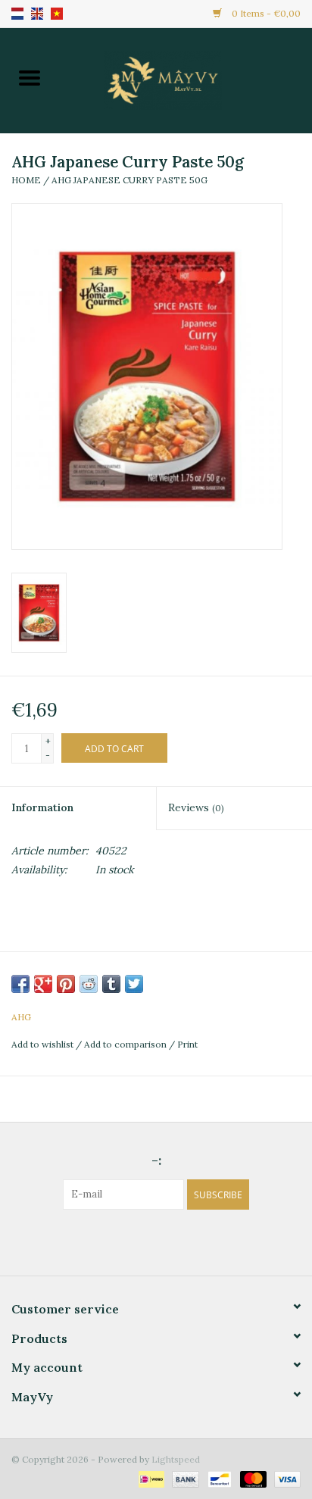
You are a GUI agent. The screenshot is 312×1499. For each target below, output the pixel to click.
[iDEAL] (150, 1478)
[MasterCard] (252, 1478)
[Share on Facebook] (20, 984)
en (37, 14)
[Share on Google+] (43, 984)
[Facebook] (142, 1241)
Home (26, 180)
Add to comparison (126, 1044)
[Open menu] (29, 77)
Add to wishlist (43, 1044)
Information (42, 807)
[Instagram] (170, 1241)
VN (57, 14)
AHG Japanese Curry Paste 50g (129, 180)
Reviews (195, 807)
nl (17, 14)
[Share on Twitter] (134, 984)
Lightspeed (175, 1459)
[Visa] (285, 1478)
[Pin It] (66, 984)
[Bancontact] (218, 1478)
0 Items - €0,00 (265, 13)
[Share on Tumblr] (111, 984)
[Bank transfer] (184, 1478)
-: (156, 1160)
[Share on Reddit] (89, 984)
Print (187, 1044)
